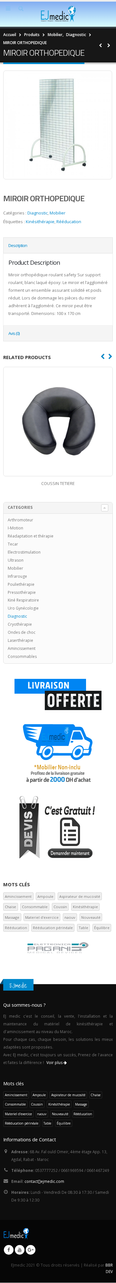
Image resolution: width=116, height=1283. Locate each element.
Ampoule (45, 896)
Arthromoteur (20, 520)
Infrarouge (17, 576)
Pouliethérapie (21, 584)
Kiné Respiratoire (23, 600)
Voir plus (54, 1062)
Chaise (10, 906)
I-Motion (15, 528)
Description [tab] (17, 245)
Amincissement (21, 648)
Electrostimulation (24, 552)
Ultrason (16, 560)
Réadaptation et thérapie (30, 536)
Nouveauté (91, 917)
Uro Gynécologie (23, 608)
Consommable (35, 906)
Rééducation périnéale (53, 927)
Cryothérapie (20, 624)
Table (83, 927)
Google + (30, 1250)
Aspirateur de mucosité (79, 896)
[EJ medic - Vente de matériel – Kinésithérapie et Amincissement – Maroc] (58, 14)
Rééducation (68, 221)
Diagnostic (37, 213)
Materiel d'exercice (42, 917)
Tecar (13, 544)
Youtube (19, 1250)
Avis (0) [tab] (13, 333)
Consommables (22, 656)
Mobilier (57, 213)
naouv (69, 917)
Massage (12, 917)
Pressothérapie (22, 592)
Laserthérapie (20, 640)
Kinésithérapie (40, 221)
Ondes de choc (21, 632)
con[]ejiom (44, 1181)
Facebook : (9, 1250)
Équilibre (102, 927)
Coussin (60, 906)
